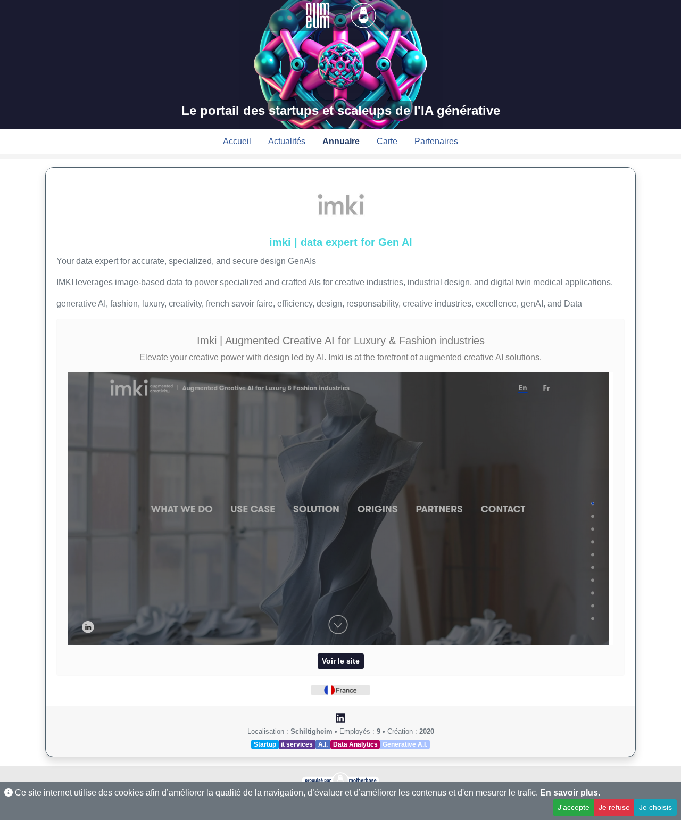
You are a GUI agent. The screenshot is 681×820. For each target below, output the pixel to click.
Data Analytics (355, 744)
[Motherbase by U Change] (363, 14)
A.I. (323, 744)
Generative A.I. (405, 744)
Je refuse (614, 807)
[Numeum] (319, 14)
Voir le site (341, 661)
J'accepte (573, 807)
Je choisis (655, 807)
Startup (265, 744)
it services (297, 744)
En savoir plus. (570, 792)
